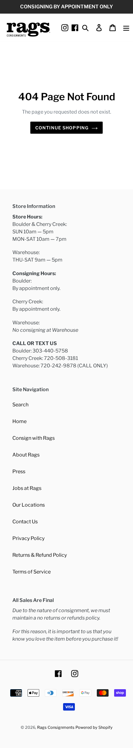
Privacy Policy (28, 538)
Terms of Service (31, 572)
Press (18, 471)
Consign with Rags (33, 438)
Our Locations (28, 505)
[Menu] (126, 27)
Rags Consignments (56, 727)
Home (19, 421)
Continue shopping (61, 127)
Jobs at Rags (26, 488)
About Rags (26, 455)
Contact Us (25, 522)
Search (20, 405)
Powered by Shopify (94, 727)
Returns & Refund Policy (39, 555)
